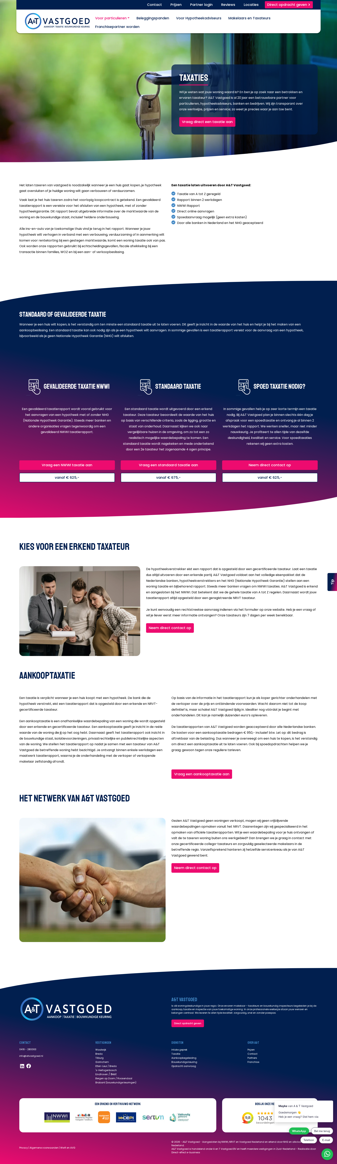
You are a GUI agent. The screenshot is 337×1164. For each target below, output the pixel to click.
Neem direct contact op (270, 465)
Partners (252, 1058)
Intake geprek (179, 1049)
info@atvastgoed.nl (31, 1056)
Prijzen (251, 1049)
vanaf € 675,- (168, 477)
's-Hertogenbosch (106, 1070)
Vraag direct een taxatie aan (207, 121)
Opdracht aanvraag (183, 1066)
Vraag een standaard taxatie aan (168, 465)
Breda (99, 1053)
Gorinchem (102, 1062)
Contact (252, 1053)
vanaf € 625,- (67, 477)
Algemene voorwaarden (44, 1147)
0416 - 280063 (27, 1049)
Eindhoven (101, 1074)
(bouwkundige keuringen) (120, 1082)
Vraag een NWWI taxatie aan (67, 465)
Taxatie (175, 1053)
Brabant (100, 1082)
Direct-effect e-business (185, 1152)
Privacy (23, 1147)
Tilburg (99, 1058)
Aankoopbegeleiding (183, 1058)
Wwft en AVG (67, 1147)
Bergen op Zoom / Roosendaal (113, 1078)
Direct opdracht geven (187, 1023)
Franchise (253, 1062)
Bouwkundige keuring (184, 1062)
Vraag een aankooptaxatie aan (201, 774)
